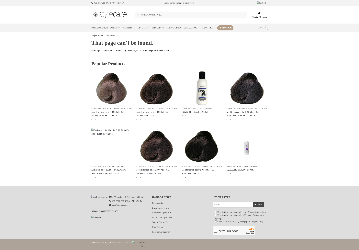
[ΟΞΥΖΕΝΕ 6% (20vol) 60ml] (202, 88)
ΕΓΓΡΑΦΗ (258, 204)
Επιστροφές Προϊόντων (162, 217)
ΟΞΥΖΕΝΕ (210, 108)
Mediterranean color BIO (119, 108)
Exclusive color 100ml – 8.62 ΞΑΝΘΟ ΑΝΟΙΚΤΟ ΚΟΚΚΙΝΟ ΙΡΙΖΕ (108, 172)
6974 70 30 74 (118, 3)
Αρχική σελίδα (97, 36)
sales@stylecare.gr (120, 205)
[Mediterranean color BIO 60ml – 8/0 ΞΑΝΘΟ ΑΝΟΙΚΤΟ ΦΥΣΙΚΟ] (111, 88)
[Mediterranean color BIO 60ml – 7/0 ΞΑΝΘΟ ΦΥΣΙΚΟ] (156, 88)
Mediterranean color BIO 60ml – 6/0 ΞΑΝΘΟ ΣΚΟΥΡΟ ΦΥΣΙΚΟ (152, 172)
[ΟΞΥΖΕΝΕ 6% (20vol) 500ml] (247, 146)
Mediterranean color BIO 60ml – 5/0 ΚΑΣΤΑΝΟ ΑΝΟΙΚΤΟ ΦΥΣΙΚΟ (243, 114)
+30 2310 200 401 (101, 3)
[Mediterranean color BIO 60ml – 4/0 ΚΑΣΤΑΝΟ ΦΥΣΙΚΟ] (202, 146)
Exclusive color (115, 166)
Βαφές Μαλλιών (98, 108)
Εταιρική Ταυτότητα (160, 208)
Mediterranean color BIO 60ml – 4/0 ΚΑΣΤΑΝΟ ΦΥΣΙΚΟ (198, 172)
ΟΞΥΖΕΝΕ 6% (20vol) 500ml (240, 170)
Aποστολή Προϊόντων (161, 213)
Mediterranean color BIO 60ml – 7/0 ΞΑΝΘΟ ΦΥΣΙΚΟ (152, 114)
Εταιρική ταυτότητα (185, 3)
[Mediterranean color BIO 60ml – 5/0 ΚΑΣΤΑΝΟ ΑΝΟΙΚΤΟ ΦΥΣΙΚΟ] (247, 88)
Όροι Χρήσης (158, 227)
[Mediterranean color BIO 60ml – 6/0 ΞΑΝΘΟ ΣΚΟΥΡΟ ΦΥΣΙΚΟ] (156, 146)
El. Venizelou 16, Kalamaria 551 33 (127, 197)
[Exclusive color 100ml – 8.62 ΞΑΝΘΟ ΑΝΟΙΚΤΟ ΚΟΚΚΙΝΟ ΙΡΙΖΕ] (111, 146)
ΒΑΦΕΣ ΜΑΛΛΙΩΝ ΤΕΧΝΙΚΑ (193, 108)
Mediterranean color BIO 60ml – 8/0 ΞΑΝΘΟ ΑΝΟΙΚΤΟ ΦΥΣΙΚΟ (107, 114)
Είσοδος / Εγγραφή (259, 17)
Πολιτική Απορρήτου (161, 232)
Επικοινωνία (169, 3)
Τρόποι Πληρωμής (160, 222)
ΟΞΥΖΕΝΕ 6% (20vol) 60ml (195, 112)
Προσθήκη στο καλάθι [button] (111, 125)
